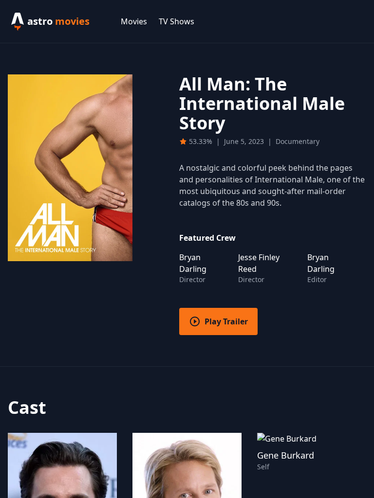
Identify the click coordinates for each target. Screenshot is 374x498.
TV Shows (176, 21)
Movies (134, 21)
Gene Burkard (285, 455)
